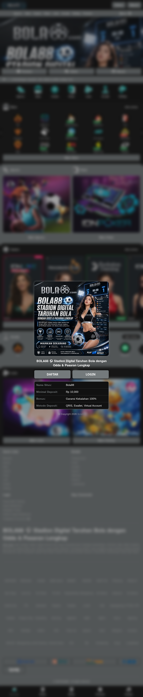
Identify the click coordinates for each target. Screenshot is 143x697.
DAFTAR (52, 374)
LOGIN (91, 374)
